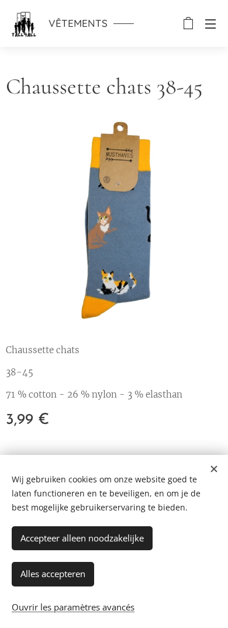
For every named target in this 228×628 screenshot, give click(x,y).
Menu (210, 23)
